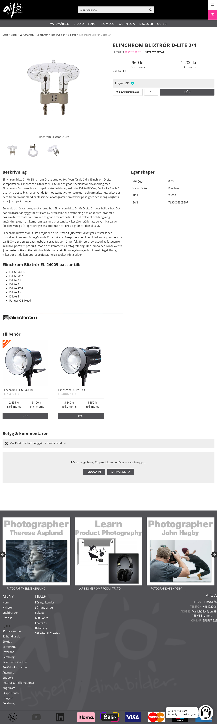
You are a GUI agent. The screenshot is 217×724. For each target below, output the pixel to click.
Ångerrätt (9, 688)
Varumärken (59, 24)
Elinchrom (42, 34)
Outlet (162, 24)
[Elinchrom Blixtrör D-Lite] (53, 89)
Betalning (9, 657)
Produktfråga (129, 92)
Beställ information (15, 667)
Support (8, 677)
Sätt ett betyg (154, 52)
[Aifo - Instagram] (14, 717)
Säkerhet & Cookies (15, 662)
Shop (14, 34)
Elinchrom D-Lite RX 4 (71, 390)
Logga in (94, 472)
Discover (146, 24)
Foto (91, 24)
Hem (6, 602)
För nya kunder (12, 631)
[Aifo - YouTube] (38, 717)
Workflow (127, 24)
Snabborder (10, 613)
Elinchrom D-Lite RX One (18, 390)
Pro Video (107, 24)
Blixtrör (72, 34)
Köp (187, 92)
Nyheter (8, 607)
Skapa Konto (11, 693)
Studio (79, 24)
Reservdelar (58, 34)
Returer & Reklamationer (18, 683)
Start (5, 34)
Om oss (7, 618)
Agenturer (9, 672)
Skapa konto (120, 472)
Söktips (7, 641)
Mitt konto (9, 647)
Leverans (8, 652)
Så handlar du (11, 636)
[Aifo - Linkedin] (61, 717)
